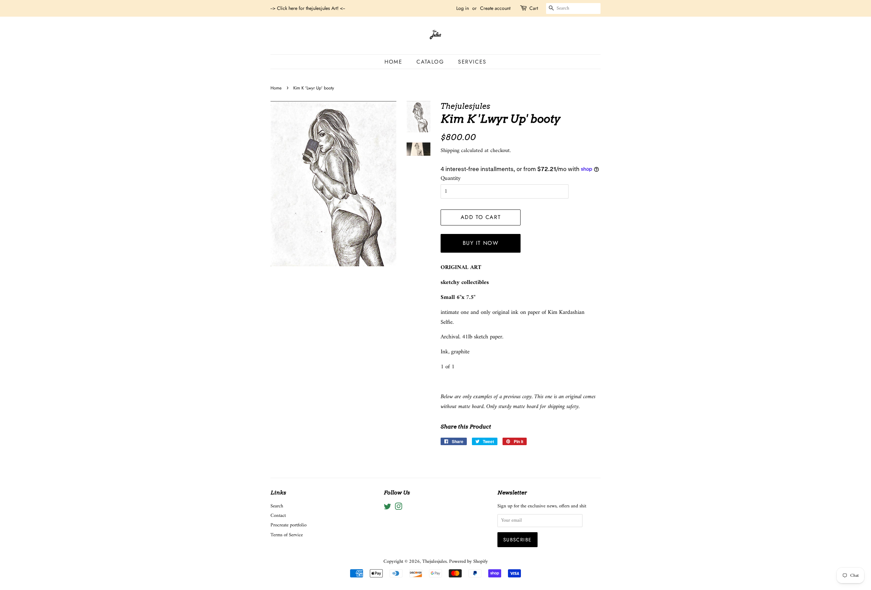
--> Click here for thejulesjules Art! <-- (307, 8)
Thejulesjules (434, 561)
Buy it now (481, 243)
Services (472, 62)
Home (393, 62)
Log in (462, 8)
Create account (495, 8)
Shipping (450, 150)
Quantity (451, 179)
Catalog (430, 62)
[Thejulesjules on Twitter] (387, 508)
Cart (533, 8)
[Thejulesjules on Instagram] (398, 508)
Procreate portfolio (288, 525)
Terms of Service (286, 535)
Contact (278, 515)
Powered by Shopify (468, 561)
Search (276, 506)
